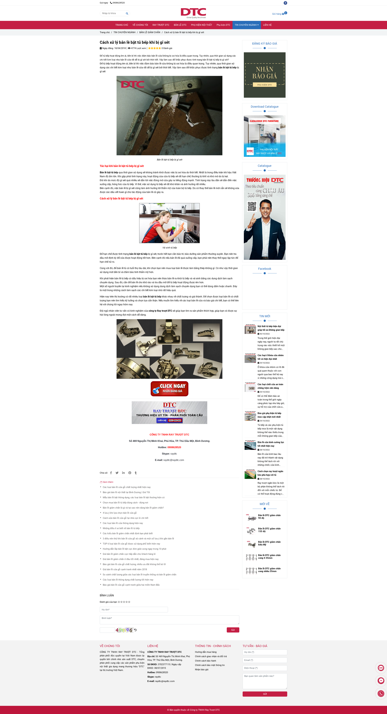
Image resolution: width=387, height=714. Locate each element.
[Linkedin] (123, 473)
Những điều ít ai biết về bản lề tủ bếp (121, 528)
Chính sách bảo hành (205, 660)
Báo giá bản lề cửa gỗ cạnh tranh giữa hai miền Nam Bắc (131, 585)
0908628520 (119, 3)
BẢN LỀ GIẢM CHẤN (149, 32)
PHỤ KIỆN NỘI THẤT (201, 25)
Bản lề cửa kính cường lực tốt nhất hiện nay (271, 444)
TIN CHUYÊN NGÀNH (246, 25)
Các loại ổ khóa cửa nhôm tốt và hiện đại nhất (271, 357)
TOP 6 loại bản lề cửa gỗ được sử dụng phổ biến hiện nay (131, 543)
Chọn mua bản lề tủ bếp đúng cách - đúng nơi (125, 502)
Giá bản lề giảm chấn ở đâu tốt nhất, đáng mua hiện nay (131, 559)
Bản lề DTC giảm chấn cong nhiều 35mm (269, 570)
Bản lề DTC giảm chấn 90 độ (269, 516)
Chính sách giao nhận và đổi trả (211, 656)
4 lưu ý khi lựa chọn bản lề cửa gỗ (120, 513)
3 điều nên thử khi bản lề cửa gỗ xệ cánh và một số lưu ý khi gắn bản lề (138, 538)
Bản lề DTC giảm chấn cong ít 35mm (269, 556)
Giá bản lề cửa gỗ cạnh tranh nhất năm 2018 (125, 569)
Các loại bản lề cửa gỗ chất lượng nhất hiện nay (127, 487)
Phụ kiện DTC (223, 25)
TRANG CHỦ (121, 25)
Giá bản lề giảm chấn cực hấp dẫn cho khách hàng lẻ (129, 554)
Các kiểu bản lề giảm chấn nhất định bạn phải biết (128, 533)
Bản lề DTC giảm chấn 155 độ (269, 530)
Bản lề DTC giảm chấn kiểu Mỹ (269, 543)
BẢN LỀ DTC (180, 25)
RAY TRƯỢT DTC (161, 25)
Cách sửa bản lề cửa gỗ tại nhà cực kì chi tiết (125, 518)
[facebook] (286, 3)
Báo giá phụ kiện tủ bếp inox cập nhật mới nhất (269, 415)
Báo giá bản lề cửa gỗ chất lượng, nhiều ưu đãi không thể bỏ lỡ (134, 564)
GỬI (265, 694)
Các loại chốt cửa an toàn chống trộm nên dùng (270, 386)
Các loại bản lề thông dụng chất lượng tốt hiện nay (128, 579)
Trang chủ (105, 32)
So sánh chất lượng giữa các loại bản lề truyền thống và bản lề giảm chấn (139, 574)
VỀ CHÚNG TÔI (140, 25)
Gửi (233, 630)
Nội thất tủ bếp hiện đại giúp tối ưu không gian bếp (271, 328)
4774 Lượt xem (138, 48)
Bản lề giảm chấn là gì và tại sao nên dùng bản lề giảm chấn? (133, 507)
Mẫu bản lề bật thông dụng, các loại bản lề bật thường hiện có (134, 497)
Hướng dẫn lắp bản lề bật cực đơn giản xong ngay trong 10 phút (134, 549)
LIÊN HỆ (267, 25)
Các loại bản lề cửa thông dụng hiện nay (123, 523)
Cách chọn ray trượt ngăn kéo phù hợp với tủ (270, 473)
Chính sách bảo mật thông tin (210, 665)
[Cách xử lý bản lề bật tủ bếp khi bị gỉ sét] (193, 13)
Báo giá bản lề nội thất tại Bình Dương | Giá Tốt (126, 492)
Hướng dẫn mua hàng (205, 652)
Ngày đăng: (108, 48)
